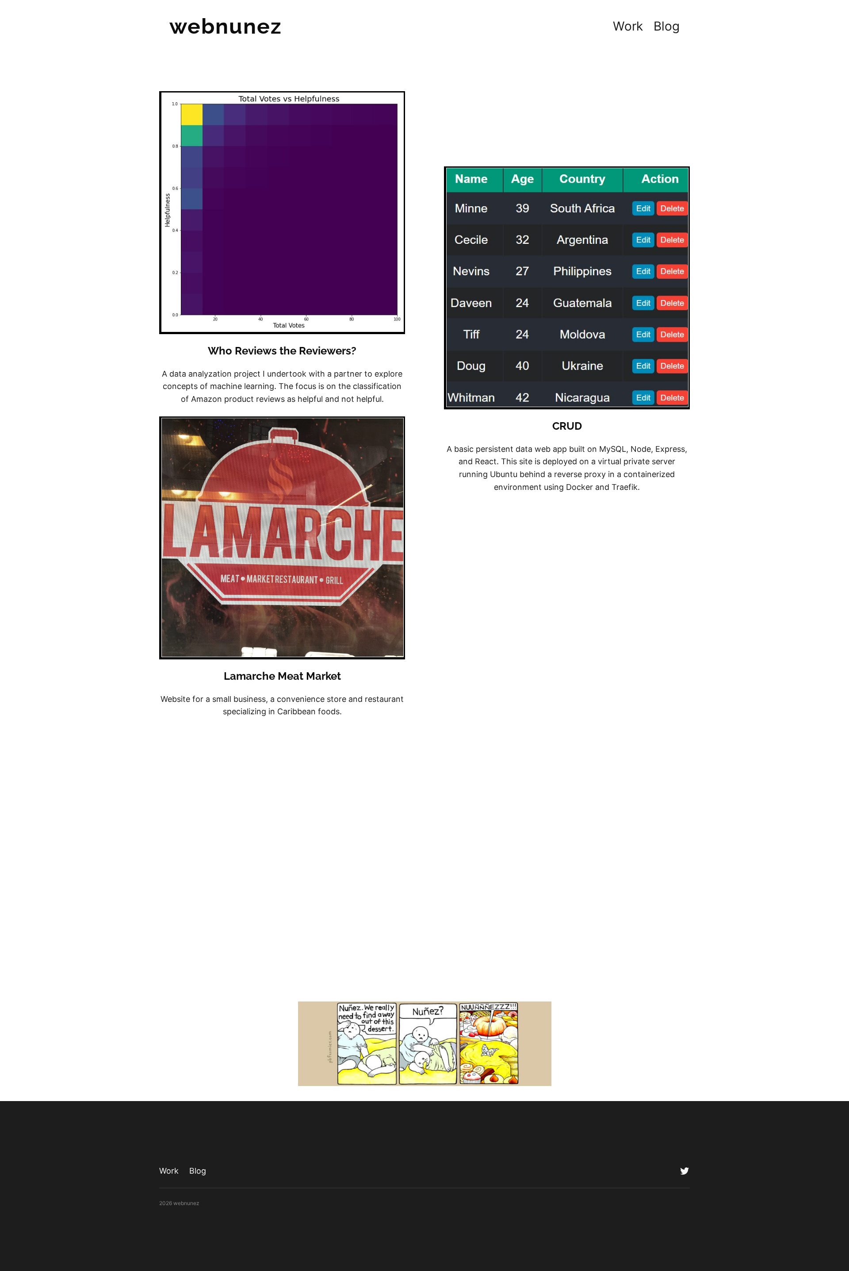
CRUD (567, 426)
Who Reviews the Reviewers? (282, 350)
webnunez (225, 26)
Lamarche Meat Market (282, 676)
